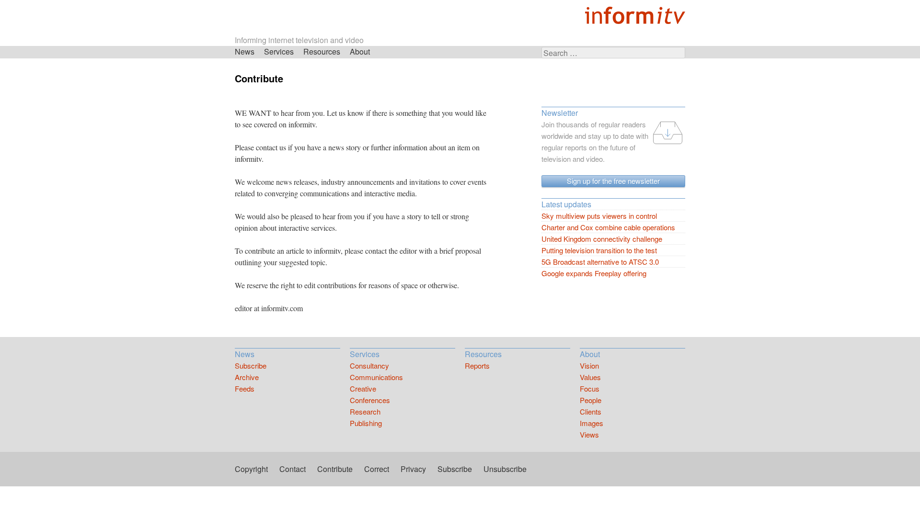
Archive (247, 377)
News (244, 51)
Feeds (244, 388)
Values (590, 377)
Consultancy (369, 365)
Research (365, 411)
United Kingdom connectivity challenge (601, 239)
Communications (376, 377)
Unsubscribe (505, 468)
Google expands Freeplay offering (593, 273)
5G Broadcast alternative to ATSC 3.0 (600, 262)
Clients (590, 411)
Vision (589, 365)
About (360, 51)
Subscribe (250, 365)
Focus (589, 388)
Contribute (335, 468)
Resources (321, 51)
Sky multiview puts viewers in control (599, 216)
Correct (376, 468)
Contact (292, 468)
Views (589, 434)
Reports (477, 365)
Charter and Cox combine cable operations (608, 227)
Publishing (366, 423)
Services (279, 51)
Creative (363, 388)
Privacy (413, 468)
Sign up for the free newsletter (613, 181)
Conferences (370, 400)
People (590, 400)
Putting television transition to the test (599, 250)
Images (591, 423)
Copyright (251, 468)
